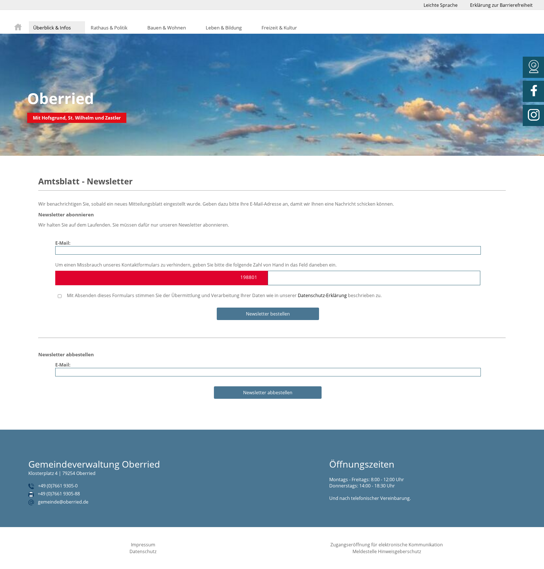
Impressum (143, 545)
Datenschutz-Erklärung (322, 295)
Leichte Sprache (441, 5)
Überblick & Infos (52, 27)
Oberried (60, 98)
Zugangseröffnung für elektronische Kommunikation (386, 545)
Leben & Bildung (224, 27)
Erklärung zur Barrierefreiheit (501, 5)
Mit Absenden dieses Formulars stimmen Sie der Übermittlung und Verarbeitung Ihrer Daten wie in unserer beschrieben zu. (224, 295)
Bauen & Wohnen (166, 27)
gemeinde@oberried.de (63, 502)
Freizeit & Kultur (279, 27)
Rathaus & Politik (109, 27)
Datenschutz (142, 551)
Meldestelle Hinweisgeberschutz (386, 551)
